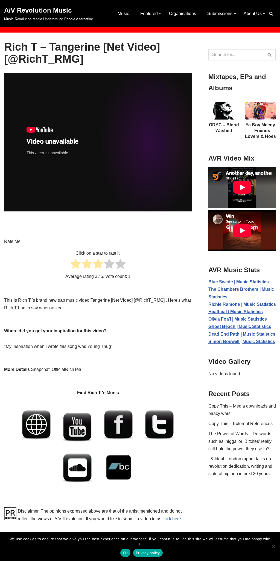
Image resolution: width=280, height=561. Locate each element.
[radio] (76, 265)
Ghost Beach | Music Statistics (239, 326)
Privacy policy (148, 553)
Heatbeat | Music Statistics (235, 311)
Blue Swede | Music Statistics (238, 282)
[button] (131, 14)
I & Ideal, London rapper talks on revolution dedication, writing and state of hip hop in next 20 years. (240, 466)
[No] (273, 546)
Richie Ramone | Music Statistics (242, 304)
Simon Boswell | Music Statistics (241, 341)
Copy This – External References (240, 423)
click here (171, 518)
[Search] (271, 13)
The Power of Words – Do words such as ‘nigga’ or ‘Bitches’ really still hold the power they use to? (240, 441)
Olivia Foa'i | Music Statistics (237, 319)
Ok (125, 553)
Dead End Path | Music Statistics (241, 334)
